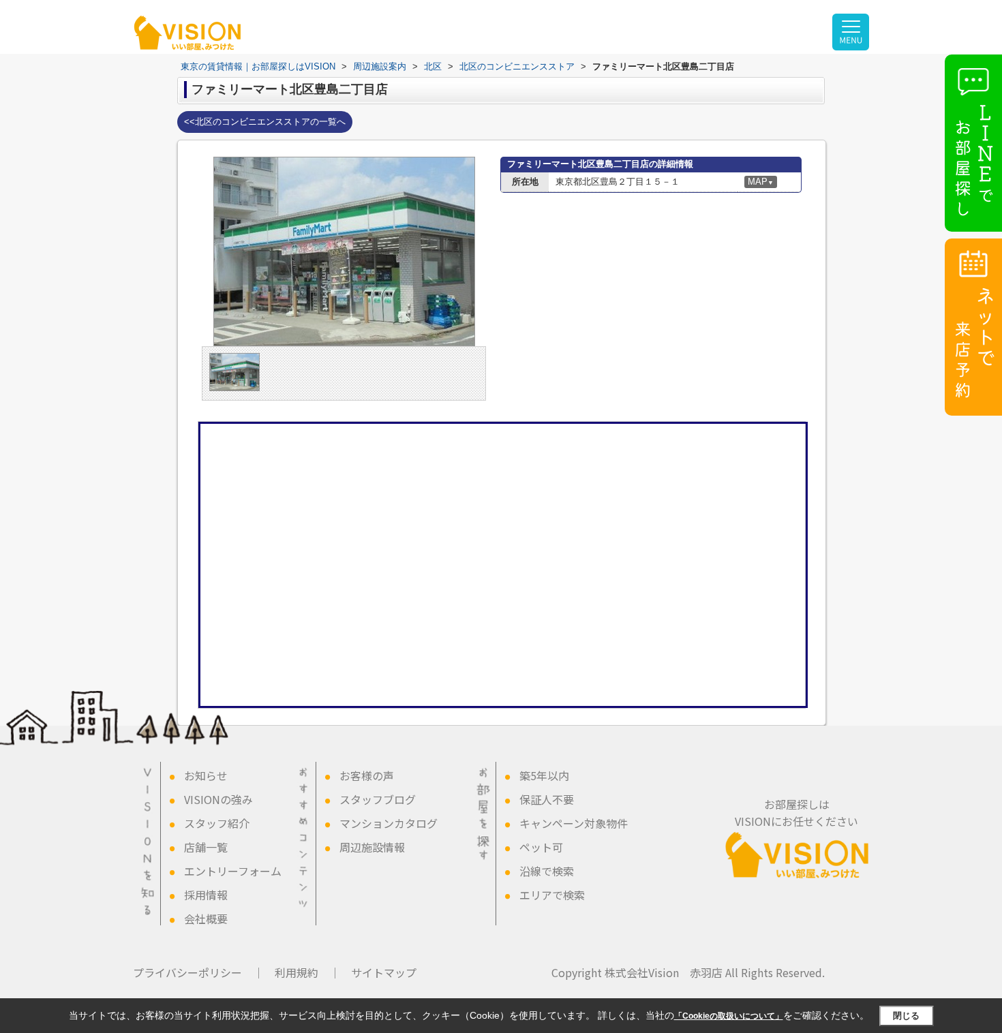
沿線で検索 (546, 871)
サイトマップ (383, 972)
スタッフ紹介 (216, 823)
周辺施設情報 (372, 847)
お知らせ (206, 775)
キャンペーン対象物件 (573, 823)
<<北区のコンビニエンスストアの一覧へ (265, 122)
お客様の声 (366, 775)
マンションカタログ (388, 823)
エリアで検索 (552, 894)
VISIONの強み (218, 799)
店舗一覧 (206, 847)
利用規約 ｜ (307, 972)
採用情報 (206, 894)
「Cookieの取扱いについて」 (728, 1016)
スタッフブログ (377, 799)
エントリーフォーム (233, 871)
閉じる (906, 1016)
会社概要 (206, 918)
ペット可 (541, 847)
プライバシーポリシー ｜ (198, 972)
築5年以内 (544, 775)
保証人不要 (546, 799)
